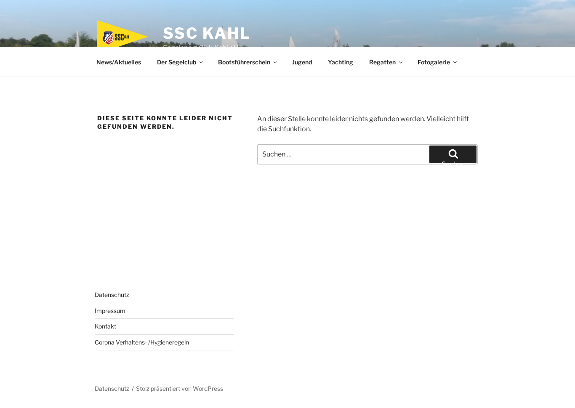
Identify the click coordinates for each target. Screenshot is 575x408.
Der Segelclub (176, 62)
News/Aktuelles (118, 62)
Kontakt (105, 326)
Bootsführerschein (244, 62)
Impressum (110, 310)
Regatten (382, 62)
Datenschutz (112, 294)
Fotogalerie (434, 62)
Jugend (302, 62)
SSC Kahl (206, 33)
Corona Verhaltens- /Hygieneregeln (142, 342)
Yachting (340, 62)
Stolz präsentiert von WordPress (179, 388)
